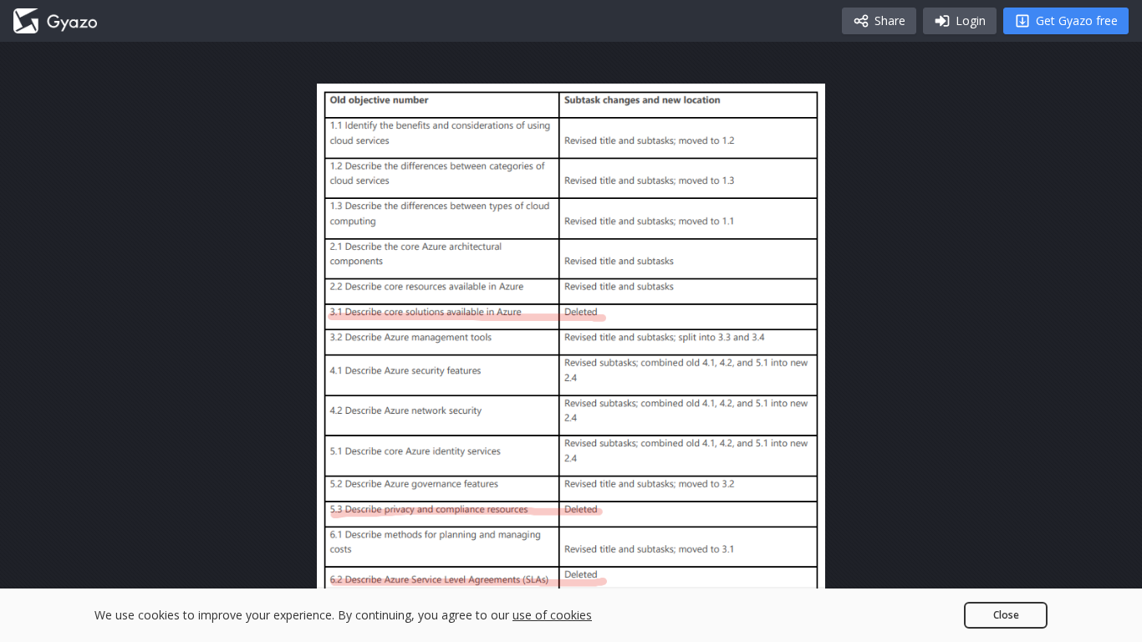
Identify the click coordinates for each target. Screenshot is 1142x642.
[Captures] (55, 21)
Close (1006, 615)
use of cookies (552, 615)
